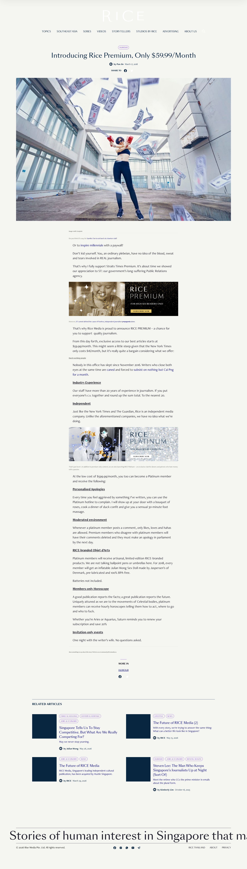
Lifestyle (159, 716)
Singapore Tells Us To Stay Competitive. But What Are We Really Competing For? (88, 732)
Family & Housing (69, 716)
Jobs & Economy (69, 721)
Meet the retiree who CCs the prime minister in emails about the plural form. (181, 782)
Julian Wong (72, 749)
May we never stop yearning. (74, 742)
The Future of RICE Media (79, 766)
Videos (101, 31)
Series (87, 31)
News (170, 716)
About (213, 848)
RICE (162, 738)
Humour (123, 48)
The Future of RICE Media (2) (175, 723)
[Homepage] (123, 16)
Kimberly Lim (167, 790)
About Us (190, 31)
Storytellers (121, 31)
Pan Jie (120, 64)
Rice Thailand (197, 848)
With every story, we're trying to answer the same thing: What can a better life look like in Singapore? (182, 730)
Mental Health (194, 759)
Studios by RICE (146, 31)
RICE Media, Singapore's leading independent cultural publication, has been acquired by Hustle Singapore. (86, 773)
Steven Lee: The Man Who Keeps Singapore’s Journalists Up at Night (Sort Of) (180, 770)
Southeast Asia (67, 31)
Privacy (226, 848)
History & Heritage (90, 716)
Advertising (171, 31)
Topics (46, 31)
